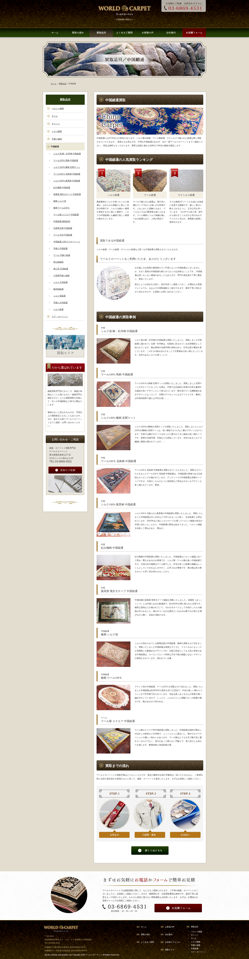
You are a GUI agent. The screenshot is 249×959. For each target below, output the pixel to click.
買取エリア (169, 950)
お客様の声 (169, 927)
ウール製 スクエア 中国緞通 (66, 214)
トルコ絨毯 (57, 131)
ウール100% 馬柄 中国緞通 (65, 160)
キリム (55, 116)
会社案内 (168, 934)
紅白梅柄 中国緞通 (61, 187)
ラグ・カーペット (60, 316)
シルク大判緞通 (60, 282)
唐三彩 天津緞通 (60, 269)
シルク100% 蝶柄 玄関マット (66, 167)
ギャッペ (194, 935)
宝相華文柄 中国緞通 (62, 228)
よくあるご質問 (147, 942)
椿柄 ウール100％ (61, 208)
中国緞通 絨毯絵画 (61, 221)
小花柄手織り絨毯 (61, 275)
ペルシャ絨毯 (58, 108)
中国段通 (194, 948)
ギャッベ (56, 124)
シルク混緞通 (59, 296)
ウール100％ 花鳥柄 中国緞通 (66, 174)
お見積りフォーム (172, 942)
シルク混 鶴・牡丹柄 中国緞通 (67, 153)
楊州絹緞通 (58, 289)
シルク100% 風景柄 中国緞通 (66, 181)
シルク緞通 (58, 309)
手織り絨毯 (57, 139)
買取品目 (62, 84)
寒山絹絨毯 (58, 262)
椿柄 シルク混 (59, 201)
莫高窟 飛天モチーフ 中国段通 (67, 194)
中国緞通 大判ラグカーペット (66, 242)
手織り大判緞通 (60, 302)
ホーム (53, 84)
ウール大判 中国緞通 (62, 235)
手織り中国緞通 (60, 248)
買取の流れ (145, 934)
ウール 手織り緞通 (61, 255)
